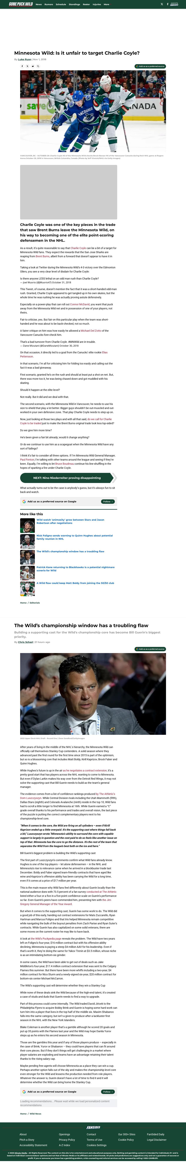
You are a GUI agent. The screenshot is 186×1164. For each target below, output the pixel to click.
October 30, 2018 (69, 345)
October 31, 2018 (61, 282)
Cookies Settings (96, 1145)
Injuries (97, 4)
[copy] (38, 66)
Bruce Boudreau (64, 463)
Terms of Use (94, 1139)
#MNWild (73, 341)
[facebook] (167, 4)
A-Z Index (64, 1145)
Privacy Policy (67, 1139)
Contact (91, 1134)
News (39, 4)
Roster (86, 4)
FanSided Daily (155, 1134)
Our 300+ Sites (126, 1134)
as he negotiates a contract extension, (85, 770)
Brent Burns (42, 256)
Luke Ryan (24, 59)
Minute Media (21, 1153)
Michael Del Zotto (91, 330)
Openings (64, 1134)
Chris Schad (25, 642)
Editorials (35, 602)
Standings (74, 4)
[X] (162, 4)
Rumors (49, 4)
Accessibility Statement (33, 1145)
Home (23, 602)
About (23, 1134)
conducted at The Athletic (101, 891)
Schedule (61, 4)
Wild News (35, 1113)
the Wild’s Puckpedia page (46, 938)
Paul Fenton (27, 459)
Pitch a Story (27, 1139)
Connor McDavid (80, 304)
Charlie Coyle (78, 248)
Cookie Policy (126, 1139)
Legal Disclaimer (156, 1139)
